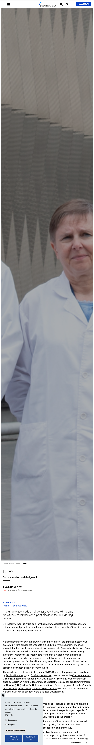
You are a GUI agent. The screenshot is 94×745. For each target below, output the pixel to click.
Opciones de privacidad (3, 695)
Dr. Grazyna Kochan (41, 675)
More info (9, 715)
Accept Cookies (13, 738)
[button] (8, 4)
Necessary (12, 720)
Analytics (11, 724)
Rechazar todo (30, 738)
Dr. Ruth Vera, (36, 685)
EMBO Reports (52, 672)
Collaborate (83, 4)
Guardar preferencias (15, 731)
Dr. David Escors (46, 679)
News (24, 563)
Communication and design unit (20, 577)
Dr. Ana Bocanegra (16, 675)
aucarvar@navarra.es (19, 590)
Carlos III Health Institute (44, 688)
